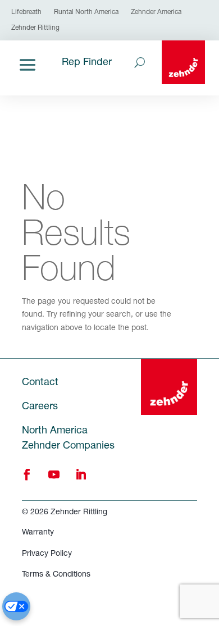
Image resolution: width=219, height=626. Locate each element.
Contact (40, 383)
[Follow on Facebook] (27, 474)
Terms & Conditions (56, 575)
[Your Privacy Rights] (16, 606)
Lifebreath (26, 12)
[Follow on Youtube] (54, 474)
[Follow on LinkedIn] (81, 474)
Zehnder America (156, 12)
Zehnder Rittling (35, 28)
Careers (40, 407)
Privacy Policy (47, 554)
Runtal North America (86, 12)
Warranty (38, 533)
